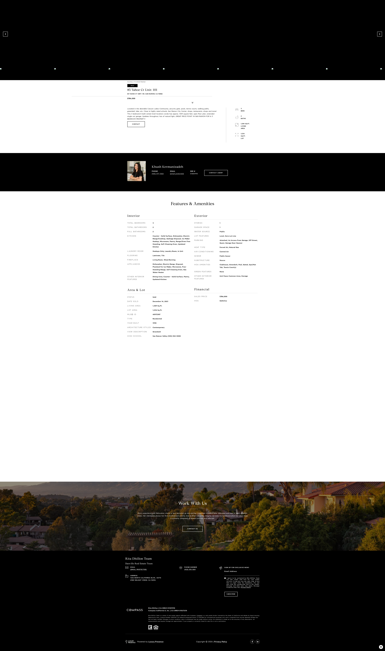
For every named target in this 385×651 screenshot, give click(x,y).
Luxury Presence (156, 642)
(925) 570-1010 (190, 569)
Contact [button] (136, 124)
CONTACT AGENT (216, 173)
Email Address (230, 571)
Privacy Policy (246, 587)
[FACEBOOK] (252, 642)
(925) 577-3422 (158, 174)
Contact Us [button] (192, 529)
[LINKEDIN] (258, 642)
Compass (199, 615)
